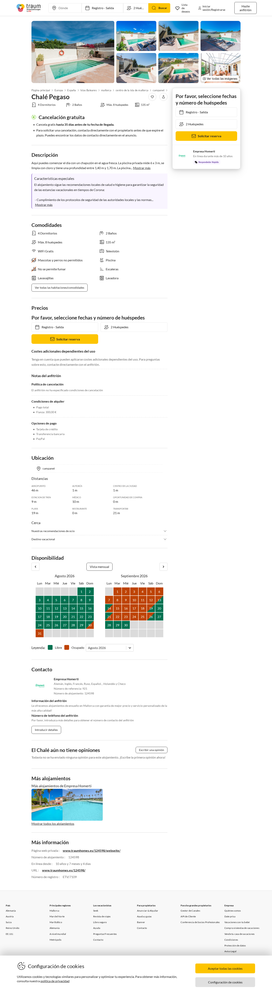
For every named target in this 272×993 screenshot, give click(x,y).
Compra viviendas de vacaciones (241, 927)
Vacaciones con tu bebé (236, 922)
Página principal (40, 90)
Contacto (98, 939)
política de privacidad (54, 981)
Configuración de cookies (225, 982)
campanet (158, 90)
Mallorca (54, 910)
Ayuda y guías (144, 916)
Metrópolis (56, 939)
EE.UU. (10, 933)
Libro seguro (100, 922)
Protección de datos (235, 945)
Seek (95, 910)
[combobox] (88, 648)
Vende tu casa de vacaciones (239, 933)
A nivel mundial (58, 933)
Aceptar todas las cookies (225, 968)
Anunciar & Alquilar (147, 910)
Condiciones (231, 939)
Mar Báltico (56, 922)
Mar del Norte (57, 916)
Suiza (9, 922)
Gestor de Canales (190, 910)
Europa (59, 90)
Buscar (163, 8)
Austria (10, 916)
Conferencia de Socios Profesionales (200, 922)
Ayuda (96, 927)
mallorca (106, 90)
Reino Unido (12, 927)
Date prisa (229, 916)
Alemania (11, 910)
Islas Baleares (88, 90)
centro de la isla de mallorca (132, 90)
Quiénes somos (232, 910)
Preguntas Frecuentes (105, 933)
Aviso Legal (230, 951)
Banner (141, 922)
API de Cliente (188, 916)
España (71, 90)
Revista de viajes (102, 916)
